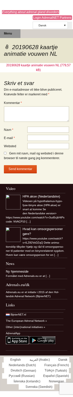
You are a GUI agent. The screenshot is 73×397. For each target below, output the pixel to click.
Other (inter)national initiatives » (25, 327)
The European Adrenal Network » (26, 320)
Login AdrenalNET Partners (52, 17)
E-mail (9, 138)
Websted (10, 146)
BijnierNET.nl (18, 314)
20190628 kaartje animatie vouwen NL (32, 65)
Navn (8, 129)
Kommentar (13, 103)
